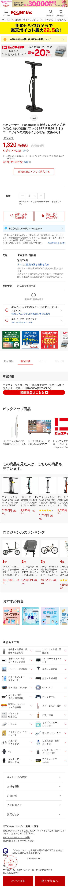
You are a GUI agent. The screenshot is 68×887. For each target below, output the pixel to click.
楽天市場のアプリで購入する (34, 171)
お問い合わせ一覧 (25, 870)
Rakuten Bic (21, 13)
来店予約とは (53, 243)
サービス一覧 (9, 870)
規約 (63, 243)
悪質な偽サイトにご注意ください (18, 841)
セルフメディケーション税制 (16, 837)
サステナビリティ (44, 870)
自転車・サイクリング (25, 20)
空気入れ (61, 20)
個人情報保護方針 (11, 873)
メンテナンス (46, 20)
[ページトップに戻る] (63, 875)
